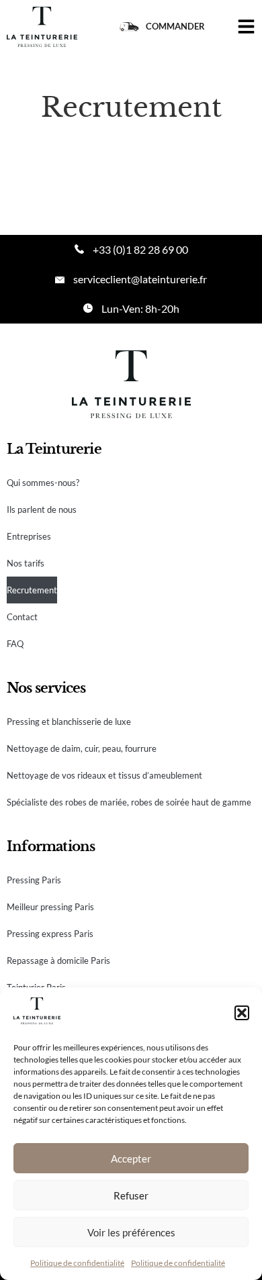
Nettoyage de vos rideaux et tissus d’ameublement (104, 775)
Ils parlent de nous (42, 509)
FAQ (15, 643)
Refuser (131, 1195)
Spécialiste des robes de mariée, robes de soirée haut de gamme (129, 802)
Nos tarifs (25, 563)
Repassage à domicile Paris (58, 960)
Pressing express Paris (50, 933)
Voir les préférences (131, 1232)
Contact (22, 616)
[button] (242, 1013)
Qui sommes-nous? (43, 482)
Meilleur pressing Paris (50, 906)
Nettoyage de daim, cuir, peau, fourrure (82, 748)
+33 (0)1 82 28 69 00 (140, 249)
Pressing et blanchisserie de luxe (69, 721)
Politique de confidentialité (77, 1263)
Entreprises (29, 536)
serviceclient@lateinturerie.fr (140, 279)
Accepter (131, 1158)
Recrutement (32, 590)
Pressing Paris (34, 880)
